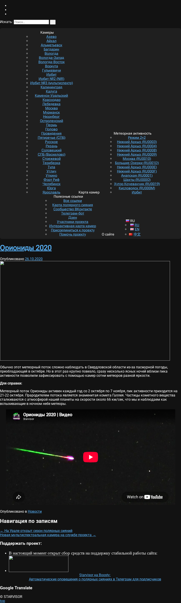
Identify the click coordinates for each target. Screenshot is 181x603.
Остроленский (51, 121)
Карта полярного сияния (72, 205)
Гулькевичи (51, 70)
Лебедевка (51, 104)
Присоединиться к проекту (72, 230)
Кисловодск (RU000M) (137, 188)
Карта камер (89, 192)
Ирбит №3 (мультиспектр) (51, 83)
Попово (51, 129)
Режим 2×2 (137, 137)
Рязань (51, 146)
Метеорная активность (132, 133)
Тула (51, 167)
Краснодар (51, 100)
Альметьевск (51, 45)
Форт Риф (51, 180)
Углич (51, 171)
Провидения (51, 133)
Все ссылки (72, 201)
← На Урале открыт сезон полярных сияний (36, 531)
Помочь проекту (72, 234)
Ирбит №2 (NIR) (51, 79)
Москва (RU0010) (137, 159)
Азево (51, 37)
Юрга (51, 188)
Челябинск (51, 184)
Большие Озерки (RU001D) (137, 163)
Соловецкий (51, 150)
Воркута (51, 66)
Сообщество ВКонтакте (72, 209)
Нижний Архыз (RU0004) (137, 146)
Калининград (51, 87)
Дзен (72, 217)
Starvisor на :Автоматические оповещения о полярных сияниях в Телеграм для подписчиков (95, 577)
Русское (51, 142)
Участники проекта (72, 222)
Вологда (51, 53)
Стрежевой (51, 159)
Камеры (47, 32)
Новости (35, 511)
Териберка (51, 163)
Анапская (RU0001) (137, 175)
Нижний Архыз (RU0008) (137, 150)
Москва (51, 108)
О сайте (108, 234)
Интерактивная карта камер (72, 226)
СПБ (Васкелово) (51, 154)
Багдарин (51, 49)
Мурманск (51, 112)
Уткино (51, 175)
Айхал (52, 41)
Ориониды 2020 (26, 248)
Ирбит (51, 74)
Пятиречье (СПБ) (51, 137)
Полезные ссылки (68, 196)
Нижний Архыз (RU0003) (137, 142)
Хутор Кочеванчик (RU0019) (137, 184)
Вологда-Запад (51, 58)
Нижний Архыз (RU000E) (137, 167)
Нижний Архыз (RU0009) (137, 154)
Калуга (51, 91)
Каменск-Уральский (51, 95)
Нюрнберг (51, 116)
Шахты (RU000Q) (137, 180)
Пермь (51, 125)
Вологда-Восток (51, 62)
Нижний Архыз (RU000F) (137, 171)
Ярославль (51, 192)
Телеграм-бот (72, 213)
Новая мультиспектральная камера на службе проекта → (48, 535)
